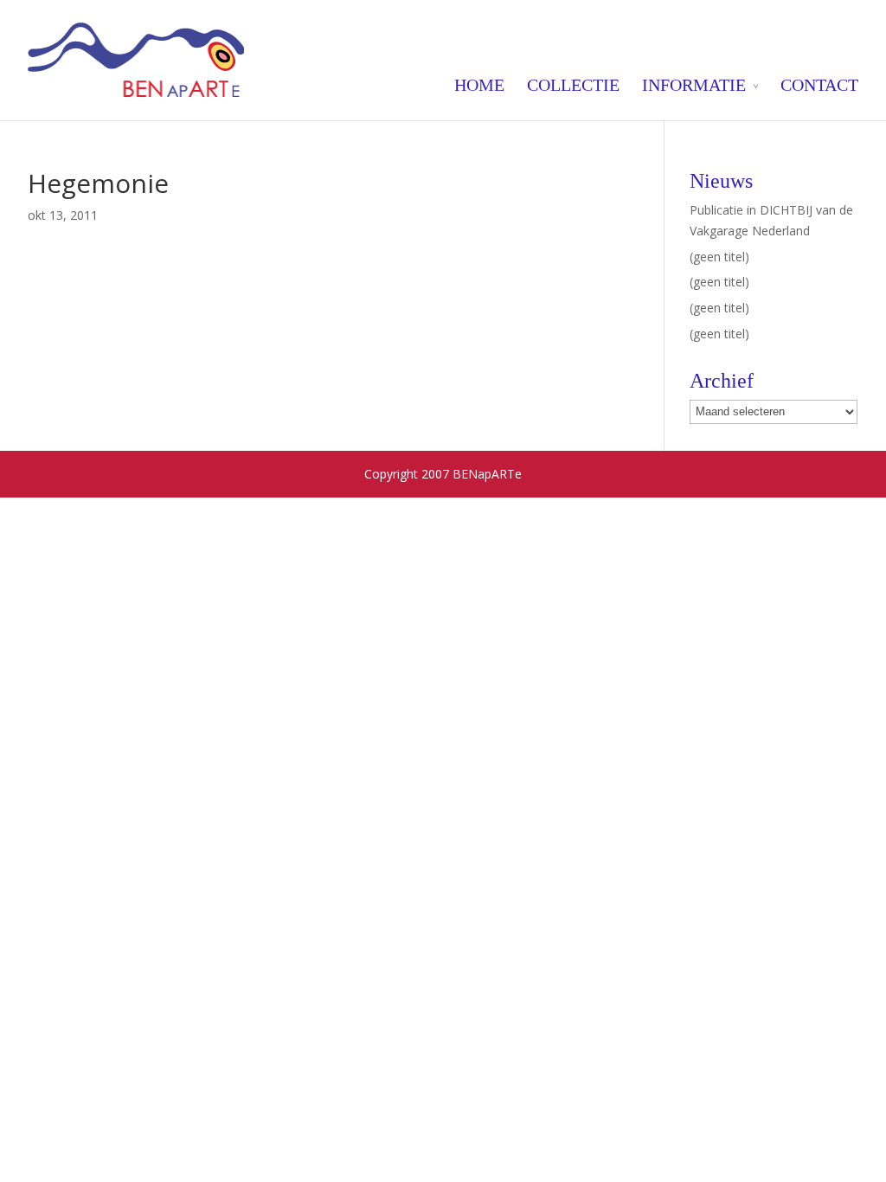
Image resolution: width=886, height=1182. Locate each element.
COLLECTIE (573, 84)
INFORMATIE (694, 84)
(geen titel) (719, 256)
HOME (479, 84)
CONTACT (819, 84)
